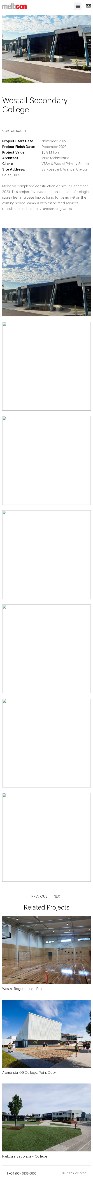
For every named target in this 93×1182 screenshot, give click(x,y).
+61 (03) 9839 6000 (23, 1173)
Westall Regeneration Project (25, 989)
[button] (77, 6)
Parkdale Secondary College (24, 1156)
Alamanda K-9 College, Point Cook (29, 1072)
